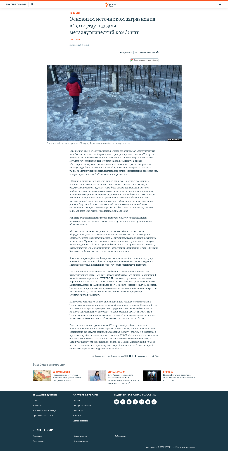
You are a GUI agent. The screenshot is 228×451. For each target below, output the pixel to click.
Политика (168, 372)
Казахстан (37, 436)
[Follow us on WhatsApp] (141, 401)
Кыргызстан (38, 441)
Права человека (80, 421)
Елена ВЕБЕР (76, 40)
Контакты (37, 406)
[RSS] (153, 401)
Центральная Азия (61, 372)
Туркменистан (81, 441)
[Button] (125, 52)
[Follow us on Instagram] (122, 401)
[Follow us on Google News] (147, 401)
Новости (75, 13)
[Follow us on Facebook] (129, 401)
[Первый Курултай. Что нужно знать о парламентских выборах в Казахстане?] (152, 375)
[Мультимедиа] (220, 4)
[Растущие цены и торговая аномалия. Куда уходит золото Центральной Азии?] (42, 375)
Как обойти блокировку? (44, 411)
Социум (77, 416)
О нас (35, 401)
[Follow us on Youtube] (116, 401)
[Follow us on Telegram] (135, 401)
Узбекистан (120, 436)
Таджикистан (80, 436)
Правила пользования (43, 416)
